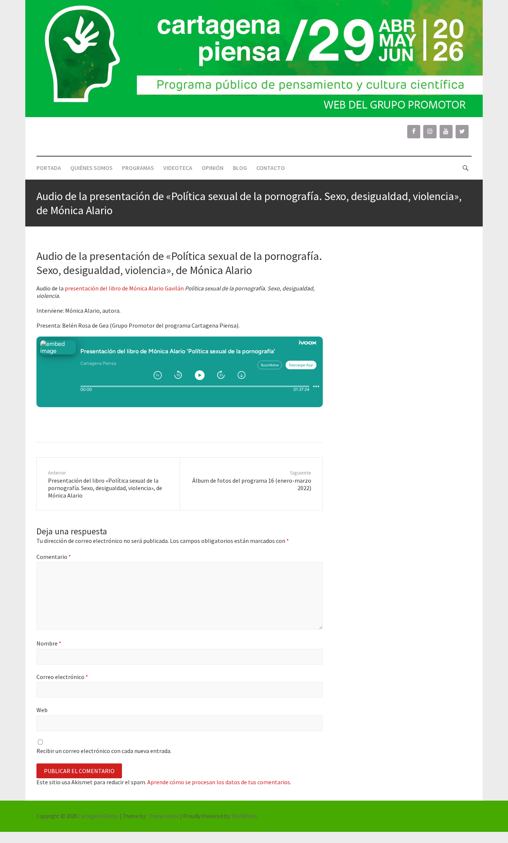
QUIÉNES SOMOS (91, 167)
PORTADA (48, 167)
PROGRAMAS (138, 167)
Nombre (48, 643)
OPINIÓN (213, 167)
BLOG (240, 167)
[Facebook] (413, 131)
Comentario (53, 556)
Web (42, 710)
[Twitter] (462, 131)
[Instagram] (429, 131)
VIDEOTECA (177, 167)
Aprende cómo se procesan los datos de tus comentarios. (219, 782)
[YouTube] (446, 131)
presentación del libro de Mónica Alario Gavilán (124, 288)
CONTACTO (270, 167)
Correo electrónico (62, 676)
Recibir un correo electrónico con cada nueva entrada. (103, 750)
